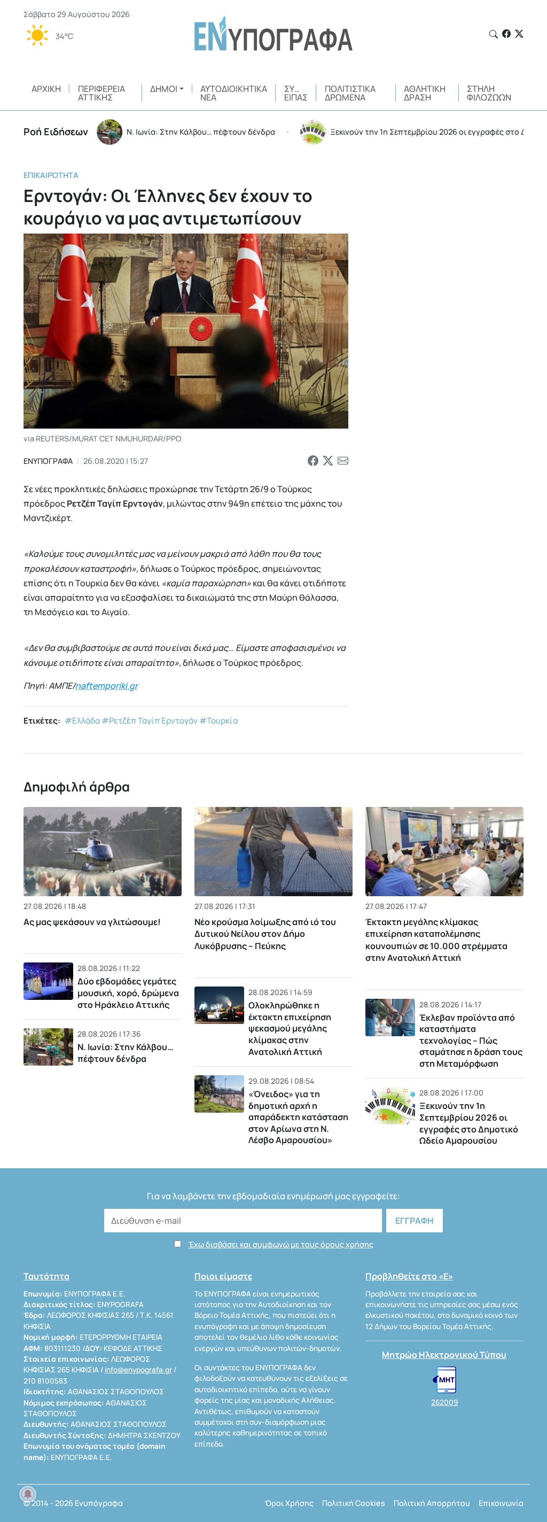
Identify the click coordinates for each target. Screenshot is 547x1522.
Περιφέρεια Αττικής (101, 93)
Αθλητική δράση (425, 93)
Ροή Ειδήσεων (56, 131)
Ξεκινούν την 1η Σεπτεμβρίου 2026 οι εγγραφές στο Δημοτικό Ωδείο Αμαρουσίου (468, 1123)
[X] (519, 33)
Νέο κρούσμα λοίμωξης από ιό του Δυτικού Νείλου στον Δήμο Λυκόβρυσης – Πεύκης (265, 934)
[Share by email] (343, 461)
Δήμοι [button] (163, 88)
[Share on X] (328, 461)
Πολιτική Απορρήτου (432, 1503)
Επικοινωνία (501, 1503)
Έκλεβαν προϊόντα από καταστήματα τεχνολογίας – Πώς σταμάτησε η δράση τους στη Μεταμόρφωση (470, 1040)
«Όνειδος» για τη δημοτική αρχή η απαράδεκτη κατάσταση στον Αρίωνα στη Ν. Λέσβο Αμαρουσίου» (298, 1117)
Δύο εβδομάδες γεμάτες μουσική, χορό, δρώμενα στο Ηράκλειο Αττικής (128, 992)
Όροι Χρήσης (289, 1503)
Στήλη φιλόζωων (489, 93)
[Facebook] (506, 33)
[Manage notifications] (27, 1494)
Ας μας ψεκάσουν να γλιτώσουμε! (92, 922)
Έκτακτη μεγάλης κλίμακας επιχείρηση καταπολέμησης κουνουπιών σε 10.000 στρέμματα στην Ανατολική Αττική (436, 940)
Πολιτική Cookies (353, 1503)
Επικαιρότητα (51, 175)
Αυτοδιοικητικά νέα (233, 93)
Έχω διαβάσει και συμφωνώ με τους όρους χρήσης (281, 1244)
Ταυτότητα (46, 1276)
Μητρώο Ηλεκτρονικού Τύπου (444, 1355)
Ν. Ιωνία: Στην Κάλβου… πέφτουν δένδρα (125, 1053)
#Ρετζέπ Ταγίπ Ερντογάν (149, 720)
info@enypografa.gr (138, 1370)
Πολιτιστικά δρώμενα (350, 93)
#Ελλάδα (82, 720)
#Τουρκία (218, 720)
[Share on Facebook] (313, 461)
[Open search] (493, 34)
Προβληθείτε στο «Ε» (409, 1276)
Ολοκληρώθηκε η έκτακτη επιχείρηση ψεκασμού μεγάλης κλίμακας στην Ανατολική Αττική (289, 1028)
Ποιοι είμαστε (223, 1276)
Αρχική (46, 88)
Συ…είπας (296, 93)
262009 (444, 1402)
